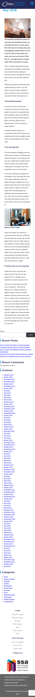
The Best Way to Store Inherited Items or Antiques (16, 354)
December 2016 (9, 559)
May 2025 (7, 395)
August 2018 (8, 521)
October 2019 (8, 494)
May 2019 (7, 505)
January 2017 (8, 557)
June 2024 (7, 420)
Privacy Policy (17, 645)
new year (7, 590)
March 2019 (8, 508)
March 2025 (8, 400)
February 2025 (9, 402)
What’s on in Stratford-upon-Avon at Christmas (15, 356)
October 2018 (8, 517)
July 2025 (7, 391)
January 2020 (8, 487)
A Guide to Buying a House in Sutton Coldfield (15, 347)
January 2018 (8, 537)
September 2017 (9, 546)
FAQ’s (17, 634)
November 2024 (9, 409)
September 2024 (9, 413)
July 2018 (7, 523)
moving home (8, 588)
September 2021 (9, 449)
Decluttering (8, 586)
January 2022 (8, 440)
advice (6, 577)
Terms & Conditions (17, 642)
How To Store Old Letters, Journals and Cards (15, 345)
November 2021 (9, 445)
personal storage (9, 595)
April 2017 (7, 553)
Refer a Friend (17, 630)
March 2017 (8, 555)
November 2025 (9, 382)
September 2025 (9, 386)
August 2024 (8, 415)
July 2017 (7, 548)
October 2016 (8, 564)
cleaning (6, 584)
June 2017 (7, 550)
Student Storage (9, 599)
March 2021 (8, 463)
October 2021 (8, 447)
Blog (17, 627)
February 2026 (9, 375)
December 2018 (9, 512)
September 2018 (9, 519)
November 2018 (9, 514)
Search (2, 331)
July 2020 (7, 476)
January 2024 (8, 429)
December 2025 (9, 379)
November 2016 (9, 562)
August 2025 (8, 388)
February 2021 (9, 465)
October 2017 (8, 544)
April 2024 (7, 422)
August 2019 (8, 499)
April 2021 (7, 460)
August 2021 (8, 451)
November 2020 (9, 472)
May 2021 (7, 458)
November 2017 (9, 541)
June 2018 (7, 526)
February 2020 (9, 485)
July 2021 (7, 454)
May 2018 (7, 528)
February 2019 (9, 510)
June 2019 (7, 503)
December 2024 (9, 406)
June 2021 (7, 456)
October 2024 (8, 411)
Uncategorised (8, 602)
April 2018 (7, 530)
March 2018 (8, 532)
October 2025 (8, 384)
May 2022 (7, 436)
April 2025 (7, 397)
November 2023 (9, 431)
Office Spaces (17, 624)
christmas (7, 581)
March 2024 (8, 424)
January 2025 (8, 404)
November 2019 (9, 492)
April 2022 (7, 438)
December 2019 (9, 490)
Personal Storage (17, 614)
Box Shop (17, 621)
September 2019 (9, 496)
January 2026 (8, 377)
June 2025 (7, 393)
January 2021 (8, 467)
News (6, 593)
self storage (8, 597)
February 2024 (9, 427)
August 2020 (8, 474)
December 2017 (9, 539)
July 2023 (7, 433)
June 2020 (7, 478)
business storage (9, 579)
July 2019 (7, 501)
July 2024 (7, 418)
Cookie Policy (17, 648)
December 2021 (9, 442)
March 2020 (8, 483)
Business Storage (17, 618)
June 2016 (7, 566)
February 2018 (9, 535)
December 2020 (9, 469)
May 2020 (7, 481)
